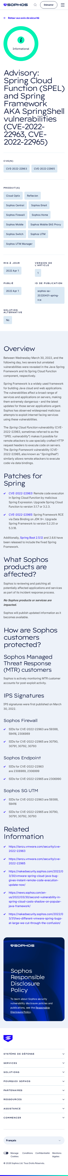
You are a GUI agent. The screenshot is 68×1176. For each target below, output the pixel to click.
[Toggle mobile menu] (63, 5)
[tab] (34, 1054)
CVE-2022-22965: (21, 514)
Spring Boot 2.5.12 (31, 537)
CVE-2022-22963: (21, 493)
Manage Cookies (14, 1155)
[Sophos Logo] (15, 4)
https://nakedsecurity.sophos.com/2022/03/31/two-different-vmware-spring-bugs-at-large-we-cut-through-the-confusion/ (36, 918)
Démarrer (49, 4)
